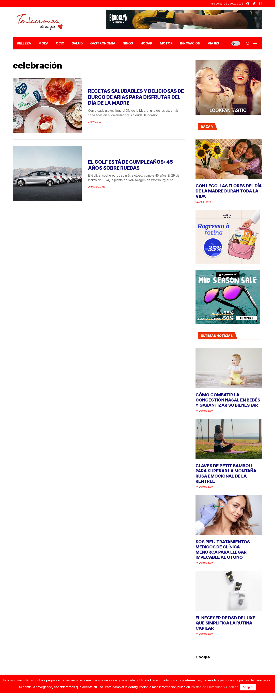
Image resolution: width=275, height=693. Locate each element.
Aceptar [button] (248, 687)
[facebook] (247, 3)
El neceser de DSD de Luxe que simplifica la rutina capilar (225, 623)
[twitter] (254, 3)
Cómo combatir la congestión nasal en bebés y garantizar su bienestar (228, 400)
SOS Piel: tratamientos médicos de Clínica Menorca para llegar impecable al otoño (223, 549)
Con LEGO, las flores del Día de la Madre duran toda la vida (229, 191)
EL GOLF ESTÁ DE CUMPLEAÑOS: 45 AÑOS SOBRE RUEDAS (130, 165)
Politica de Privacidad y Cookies (214, 687)
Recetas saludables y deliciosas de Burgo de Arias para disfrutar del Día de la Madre (136, 97)
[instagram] (260, 3)
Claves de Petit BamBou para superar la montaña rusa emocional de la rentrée (226, 473)
